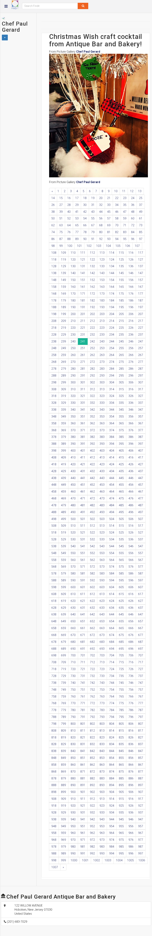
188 (53, 307)
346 (130, 409)
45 (108, 211)
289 (63, 375)
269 (63, 362)
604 (111, 587)
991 (82, 853)
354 (111, 416)
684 (111, 642)
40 (69, 211)
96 (132, 239)
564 (111, 560)
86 (53, 239)
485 (121, 505)
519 (63, 532)
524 (111, 532)
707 (140, 655)
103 (98, 246)
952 (92, 826)
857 (140, 758)
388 (53, 443)
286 (130, 368)
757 (140, 689)
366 (130, 423)
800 (73, 723)
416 (130, 457)
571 (82, 566)
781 (82, 710)
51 (61, 218)
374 (111, 430)
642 (92, 614)
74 (53, 232)
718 (53, 669)
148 (53, 280)
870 (73, 771)
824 (111, 737)
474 (111, 498)
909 (63, 799)
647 (140, 614)
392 (92, 443)
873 (102, 771)
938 (53, 819)
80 (101, 232)
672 (92, 635)
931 (82, 812)
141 (82, 273)
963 (102, 833)
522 (92, 532)
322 (92, 396)
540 (73, 546)
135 (121, 266)
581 (82, 573)
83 (124, 232)
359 (63, 423)
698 (53, 655)
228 (53, 334)
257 (140, 348)
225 (121, 327)
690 (73, 648)
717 (140, 662)
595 (121, 580)
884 (111, 778)
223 (102, 327)
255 (121, 348)
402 (92, 450)
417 (140, 457)
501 (82, 519)
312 (92, 389)
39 (61, 211)
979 (63, 846)
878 (53, 778)
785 (121, 710)
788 (53, 717)
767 (140, 696)
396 (130, 443)
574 (111, 566)
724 (111, 669)
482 (92, 505)
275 (121, 362)
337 (140, 403)
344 (111, 409)
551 (82, 553)
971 (82, 839)
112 (92, 252)
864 (111, 764)
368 (53, 430)
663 (102, 628)
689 (63, 648)
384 (111, 437)
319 (63, 396)
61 (140, 218)
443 (102, 478)
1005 (130, 860)
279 (63, 368)
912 (92, 799)
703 (102, 655)
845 (121, 751)
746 (130, 683)
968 (53, 839)
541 (82, 546)
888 (53, 785)
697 (140, 648)
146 (130, 273)
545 (121, 546)
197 (140, 307)
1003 (108, 860)
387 (140, 437)
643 (102, 614)
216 (130, 321)
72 (132, 225)
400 (73, 450)
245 (121, 341)
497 (140, 512)
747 (140, 683)
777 (140, 703)
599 (63, 587)
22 (116, 198)
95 (124, 239)
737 (140, 676)
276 (130, 362)
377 (140, 430)
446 (130, 478)
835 (121, 744)
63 (61, 225)
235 (121, 334)
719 (63, 669)
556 (130, 553)
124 (111, 259)
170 (73, 293)
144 (111, 273)
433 (102, 471)
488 (53, 512)
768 (53, 703)
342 (92, 409)
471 (82, 498)
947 (140, 819)
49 (140, 211)
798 (53, 723)
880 (73, 778)
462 (92, 491)
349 (63, 416)
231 (82, 334)
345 (121, 409)
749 (63, 689)
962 (92, 833)
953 (102, 826)
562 (92, 560)
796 (130, 717)
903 (102, 792)
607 (140, 587)
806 (130, 723)
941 (82, 819)
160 (73, 287)
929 (63, 812)
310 (73, 389)
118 (53, 259)
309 (63, 389)
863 (102, 764)
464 (111, 491)
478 (53, 505)
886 (130, 778)
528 (53, 539)
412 (92, 457)
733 (102, 676)
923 (102, 805)
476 (130, 498)
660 (73, 628)
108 (53, 252)
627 (140, 601)
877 (140, 771)
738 (53, 683)
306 (130, 382)
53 (77, 218)
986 (130, 846)
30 (85, 205)
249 (63, 348)
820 (73, 737)
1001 (85, 860)
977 (140, 839)
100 (69, 246)
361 (82, 423)
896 (130, 785)
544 (111, 546)
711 (82, 662)
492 (92, 512)
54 (85, 218)
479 (63, 505)
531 (82, 539)
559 (63, 560)
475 (121, 498)
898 (53, 792)
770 (73, 703)
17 (77, 198)
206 (130, 314)
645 (121, 614)
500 (73, 519)
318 (53, 396)
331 (82, 403)
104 (108, 246)
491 (82, 512)
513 (102, 525)
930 (73, 812)
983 (102, 846)
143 (102, 273)
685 (121, 642)
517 (140, 525)
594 (111, 580)
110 (73, 252)
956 (130, 826)
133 (102, 266)
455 (121, 484)
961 (82, 833)
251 (82, 348)
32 (101, 205)
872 (92, 771)
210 (73, 321)
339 (63, 409)
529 (63, 539)
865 (121, 764)
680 (73, 642)
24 (132, 198)
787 (140, 710)
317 (140, 389)
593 (102, 580)
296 (130, 375)
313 (102, 389)
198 (53, 314)
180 (73, 300)
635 (121, 607)
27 (61, 205)
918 (53, 805)
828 (53, 744)
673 (102, 635)
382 (92, 437)
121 (82, 259)
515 (121, 525)
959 (63, 833)
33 (108, 205)
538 (53, 546)
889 (63, 785)
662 (92, 628)
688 (53, 648)
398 (53, 450)
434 (111, 471)
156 (130, 280)
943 (102, 819)
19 (93, 198)
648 (53, 621)
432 (92, 471)
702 (92, 655)
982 (92, 846)
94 (116, 239)
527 (140, 532)
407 (140, 450)
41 (77, 211)
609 (63, 594)
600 (73, 587)
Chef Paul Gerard (88, 51)
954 (111, 826)
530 (73, 539)
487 (140, 505)
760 (73, 696)
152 (92, 280)
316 (130, 389)
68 (101, 225)
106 (127, 246)
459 (63, 491)
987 (140, 846)
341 (82, 409)
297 (140, 375)
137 (140, 266)
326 (130, 396)
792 (92, 717)
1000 (74, 860)
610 (73, 594)
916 (130, 799)
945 (121, 819)
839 (63, 751)
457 (140, 484)
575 (121, 566)
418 (53, 464)
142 (92, 273)
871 (82, 771)
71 (124, 225)
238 (53, 341)
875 (121, 771)
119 (63, 259)
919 (63, 805)
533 (102, 539)
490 (73, 512)
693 (102, 648)
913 (102, 799)
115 (121, 252)
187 (140, 300)
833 (102, 744)
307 (140, 382)
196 (130, 307)
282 (92, 368)
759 (63, 696)
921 (82, 805)
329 (63, 403)
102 (89, 246)
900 (73, 792)
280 (73, 368)
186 (130, 300)
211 (82, 321)
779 (63, 710)
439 (63, 478)
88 (69, 239)
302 (92, 382)
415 (121, 457)
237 (140, 334)
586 (130, 573)
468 (53, 498)
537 (140, 539)
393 (102, 443)
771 (82, 703)
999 (63, 860)
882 (92, 778)
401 (82, 450)
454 (111, 484)
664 (111, 628)
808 (53, 730)
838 (53, 751)
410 (73, 457)
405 (121, 450)
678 (53, 642)
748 (53, 689)
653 (102, 621)
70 (116, 225)
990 (73, 853)
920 (73, 805)
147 (140, 273)
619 (63, 601)
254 (111, 348)
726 (130, 669)
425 (121, 464)
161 (82, 287)
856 (130, 758)
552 (92, 553)
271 (82, 362)
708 (53, 662)
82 (116, 232)
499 (63, 519)
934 (111, 812)
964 (111, 833)
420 (73, 464)
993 (102, 853)
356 (130, 416)
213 (102, 321)
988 (53, 853)
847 (140, 751)
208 (53, 321)
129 (63, 266)
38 (53, 211)
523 (102, 532)
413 (102, 457)
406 (130, 450)
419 (63, 464)
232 (92, 334)
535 (121, 539)
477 (140, 498)
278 (53, 368)
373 (102, 430)
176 (130, 293)
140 (73, 273)
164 (111, 287)
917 (140, 799)
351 (82, 416)
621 (82, 601)
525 (121, 532)
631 (82, 607)
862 (92, 764)
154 (111, 280)
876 (130, 771)
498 (53, 519)
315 (121, 389)
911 (82, 799)
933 (102, 812)
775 (121, 703)
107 (137, 246)
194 (111, 307)
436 (130, 471)
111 (82, 252)
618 (53, 601)
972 (92, 839)
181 (82, 300)
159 (63, 287)
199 (63, 314)
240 (73, 341)
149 (63, 280)
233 (102, 334)
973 (102, 839)
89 (77, 239)
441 (82, 478)
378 (53, 437)
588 (53, 580)
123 (102, 259)
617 (140, 594)
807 (140, 723)
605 (121, 587)
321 (82, 396)
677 (140, 635)
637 (140, 607)
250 (73, 348)
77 (77, 232)
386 (130, 437)
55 (93, 218)
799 (63, 723)
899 (63, 792)
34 (116, 205)
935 (121, 812)
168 (53, 293)
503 (102, 519)
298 (53, 382)
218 (53, 327)
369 (63, 430)
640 (73, 614)
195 (121, 307)
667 (140, 628)
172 (92, 293)
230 (73, 334)
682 (92, 642)
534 (111, 539)
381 (82, 437)
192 (92, 307)
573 (102, 566)
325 (121, 396)
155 (121, 280)
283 (102, 368)
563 (102, 560)
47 (124, 211)
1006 (141, 860)
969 (63, 839)
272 (92, 362)
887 (140, 778)
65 (77, 225)
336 (130, 403)
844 (111, 751)
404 (111, 450)
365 (121, 423)
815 (121, 730)
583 (102, 573)
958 (53, 833)
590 (73, 580)
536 (130, 539)
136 (130, 266)
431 (82, 471)
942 (92, 819)
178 (53, 300)
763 (102, 696)
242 (92, 341)
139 (63, 273)
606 (130, 587)
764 (111, 696)
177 (140, 293)
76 (69, 232)
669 (63, 635)
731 (82, 676)
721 (82, 669)
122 (92, 259)
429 (63, 471)
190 (73, 307)
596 (130, 580)
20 (101, 198)
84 (132, 232)
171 (82, 293)
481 (82, 505)
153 (102, 280)
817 (140, 730)
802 (92, 723)
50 (53, 218)
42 (85, 211)
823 (102, 737)
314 (111, 389)
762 (92, 696)
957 (140, 826)
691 (82, 648)
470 (73, 498)
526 (130, 532)
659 (63, 628)
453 (102, 484)
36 (132, 205)
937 (140, 812)
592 (92, 580)
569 (63, 566)
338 (53, 409)
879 (63, 778)
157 (140, 280)
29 (77, 205)
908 (53, 799)
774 (111, 703)
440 (73, 478)
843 (102, 751)
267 (140, 355)
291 (82, 375)
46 (116, 211)
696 (130, 648)
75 (61, 232)
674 (111, 635)
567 (140, 560)
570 (73, 566)
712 (92, 662)
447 (140, 478)
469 (63, 498)
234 (111, 334)
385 (121, 437)
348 (53, 416)
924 (111, 805)
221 (82, 327)
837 (140, 744)
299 (63, 382)
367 (140, 423)
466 (130, 491)
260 (73, 355)
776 (130, 703)
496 (130, 512)
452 (92, 484)
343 (102, 409)
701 (82, 655)
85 (140, 232)
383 (102, 437)
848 (53, 758)
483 (102, 505)
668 (53, 635)
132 (92, 266)
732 (92, 676)
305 (121, 382)
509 (63, 525)
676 (130, 635)
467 (140, 491)
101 (79, 246)
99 (61, 246)
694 (111, 648)
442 (92, 478)
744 (111, 683)
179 (63, 300)
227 (140, 327)
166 (130, 287)
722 (92, 669)
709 (63, 662)
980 (73, 846)
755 (121, 689)
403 (102, 450)
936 (130, 812)
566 (130, 560)
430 (73, 471)
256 (130, 348)
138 (53, 273)
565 (121, 560)
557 (140, 553)
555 (121, 553)
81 (108, 232)
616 (130, 594)
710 (73, 662)
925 (121, 805)
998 (53, 860)
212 (92, 321)
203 (102, 314)
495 (121, 512)
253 (102, 348)
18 (85, 198)
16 (69, 198)
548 (53, 553)
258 (53, 355)
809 (63, 730)
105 (117, 246)
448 (53, 484)
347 (140, 409)
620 (73, 601)
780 (73, 710)
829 (63, 744)
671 (82, 635)
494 (111, 512)
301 (82, 382)
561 (82, 560)
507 (140, 519)
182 (92, 300)
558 (53, 560)
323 (102, 396)
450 (73, 484)
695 (121, 648)
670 (73, 635)
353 (102, 416)
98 (53, 246)
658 (53, 628)
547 (140, 546)
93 (108, 239)
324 (111, 396)
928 (53, 812)
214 (111, 321)
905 (121, 792)
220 (73, 327)
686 (130, 642)
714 (111, 662)
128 (53, 266)
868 (53, 771)
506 (130, 519)
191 (82, 307)
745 (121, 683)
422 (92, 464)
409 (63, 457)
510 (73, 525)
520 (73, 532)
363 (102, 423)
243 (102, 341)
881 (82, 778)
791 (82, 717)
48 (132, 211)
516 (130, 525)
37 (140, 205)
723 (102, 669)
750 (73, 689)
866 (130, 764)
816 (130, 730)
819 (63, 737)
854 (111, 758)
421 (82, 464)
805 (121, 723)
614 (111, 594)
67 (93, 225)
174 (111, 293)
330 (73, 403)
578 (53, 573)
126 (130, 259)
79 (93, 232)
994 (111, 853)
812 (92, 730)
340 (73, 409)
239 (63, 341)
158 (53, 287)
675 (121, 635)
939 (63, 819)
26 (53, 205)
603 (102, 587)
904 (111, 792)
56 (101, 218)
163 (102, 287)
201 (82, 314)
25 (140, 198)
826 (130, 737)
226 (130, 327)
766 (130, 696)
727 (140, 669)
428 (53, 471)
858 (53, 764)
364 (111, 423)
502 (92, 519)
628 (53, 607)
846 (130, 751)
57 (108, 218)
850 (73, 758)
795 (121, 717)
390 (73, 443)
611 (82, 594)
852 (92, 758)
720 (73, 669)
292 (92, 375)
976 (130, 839)
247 (140, 341)
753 (102, 689)
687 (140, 642)
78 (85, 232)
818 (53, 737)
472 (92, 498)
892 (92, 785)
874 (111, 771)
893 (102, 785)
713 (102, 662)
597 (140, 580)
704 (111, 655)
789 (63, 717)
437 (140, 471)
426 (130, 464)
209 (63, 321)
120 (73, 259)
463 (102, 491)
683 (102, 642)
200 (73, 314)
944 (111, 819)
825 (121, 737)
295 (121, 375)
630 (73, 607)
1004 (119, 860)
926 (130, 805)
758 (53, 696)
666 (130, 628)
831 (82, 744)
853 (102, 758)
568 (53, 566)
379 (63, 437)
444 (111, 478)
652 (92, 621)
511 (82, 525)
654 (111, 621)
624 (111, 601)
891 (82, 785)
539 (63, 546)
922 (92, 805)
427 (140, 464)
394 (111, 443)
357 (140, 416)
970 (73, 839)
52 (69, 218)
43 (93, 211)
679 (63, 642)
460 (73, 491)
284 (111, 368)
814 (111, 730)
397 (140, 443)
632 (92, 607)
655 (121, 621)
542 (92, 546)
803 (102, 723)
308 (53, 389)
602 (92, 587)
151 (82, 280)
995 (121, 853)
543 (102, 546)
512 (92, 525)
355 (121, 416)
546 (130, 546)
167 (140, 287)
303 (102, 382)
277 (140, 362)
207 (140, 314)
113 (102, 252)
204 (111, 314)
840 (73, 751)
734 (111, 676)
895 (121, 785)
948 (53, 826)
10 (116, 191)
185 (121, 300)
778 (53, 710)
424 (111, 464)
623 (102, 601)
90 (85, 239)
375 (121, 430)
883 (102, 778)
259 (63, 355)
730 (73, 676)
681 (82, 642)
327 (140, 396)
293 (102, 375)
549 (63, 553)
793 (102, 717)
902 (92, 792)
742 (92, 683)
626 (130, 601)
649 (63, 621)
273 (102, 362)
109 (63, 252)
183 (102, 300)
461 (82, 491)
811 (82, 730)
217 (140, 321)
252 (92, 348)
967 (140, 833)
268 (53, 362)
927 (140, 805)
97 (140, 239)
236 (130, 334)
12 (131, 191)
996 (130, 853)
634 (111, 607)
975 (121, 839)
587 (140, 573)
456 (130, 484)
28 (69, 205)
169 (63, 293)
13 (139, 191)
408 (53, 457)
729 (63, 676)
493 (102, 512)
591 (82, 580)
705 (121, 655)
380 (73, 437)
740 (73, 683)
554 (111, 553)
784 (111, 710)
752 (92, 689)
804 (111, 723)
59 (124, 218)
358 (53, 423)
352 (92, 416)
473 (102, 498)
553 (102, 553)
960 (73, 833)
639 (63, 614)
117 (140, 252)
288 (53, 375)
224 (111, 327)
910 (73, 799)
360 (73, 423)
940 (73, 819)
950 (73, 826)
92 (101, 239)
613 (102, 594)
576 (130, 566)
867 (140, 764)
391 (82, 443)
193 (102, 307)
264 (111, 355)
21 (108, 198)
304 (111, 382)
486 (130, 505)
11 (123, 191)
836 (130, 744)
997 (140, 853)
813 (102, 730)
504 (111, 519)
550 (73, 553)
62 (53, 225)
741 (82, 683)
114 (111, 252)
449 (63, 484)
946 (130, 819)
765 (121, 696)
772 (92, 703)
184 (111, 300)
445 (121, 478)
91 (93, 239)
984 (111, 846)
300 (73, 382)
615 (121, 594)
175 (121, 293)
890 (73, 785)
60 (132, 218)
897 (140, 785)
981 (82, 846)
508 (53, 525)
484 (111, 505)
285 (121, 368)
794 (111, 717)
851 (82, 758)
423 (102, 464)
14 (53, 198)
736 (130, 676)
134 (111, 266)
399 (63, 450)
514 (111, 525)
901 (82, 792)
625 (121, 601)
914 (111, 799)
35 (124, 205)
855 (121, 758)
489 (63, 512)
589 (63, 580)
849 (63, 758)
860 (73, 764)
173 (102, 293)
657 (140, 621)
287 (140, 368)
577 (140, 566)
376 (130, 430)
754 (111, 689)
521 (82, 532)
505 (121, 519)
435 (121, 471)
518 (53, 532)
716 (130, 662)
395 (121, 443)
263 (102, 355)
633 (102, 607)
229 (63, 334)
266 (130, 355)
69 (108, 225)
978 (53, 846)
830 (73, 744)
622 (92, 601)
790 (73, 717)
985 (121, 846)
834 (111, 744)
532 (92, 539)
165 (121, 287)
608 (53, 594)
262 (92, 355)
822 (92, 737)
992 (92, 853)
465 (121, 491)
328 (53, 403)
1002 (96, 860)
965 (121, 833)
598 (53, 587)
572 (92, 566)
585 (121, 573)
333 (102, 403)
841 (82, 751)
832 (92, 744)
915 (121, 799)
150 (73, 280)
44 (101, 211)
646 (130, 614)
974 (111, 839)
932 (92, 812)
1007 (54, 867)
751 (82, 689)
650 (73, 621)
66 (85, 225)
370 (73, 430)
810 (73, 730)
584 (111, 573)
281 (82, 368)
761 (82, 696)
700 (73, 655)
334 (111, 403)
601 (82, 587)
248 (53, 348)
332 (92, 403)
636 (130, 607)
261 (82, 355)
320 (73, 396)
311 (82, 389)
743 (102, 683)
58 (116, 218)
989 (63, 853)
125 (121, 259)
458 (53, 491)
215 (121, 321)
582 (92, 573)
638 (53, 614)
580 (73, 573)
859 (63, 764)
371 (82, 430)
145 (121, 273)
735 (121, 676)
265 (121, 355)
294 (111, 375)
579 (63, 573)
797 (140, 717)
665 (121, 628)
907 (140, 792)
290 (73, 375)
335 (121, 403)
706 (130, 655)
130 (73, 266)
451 (82, 484)
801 (82, 723)
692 (92, 648)
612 (92, 594)
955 (121, 826)
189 (63, 307)
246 (130, 341)
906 (130, 792)
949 (63, 826)
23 (124, 198)
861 (82, 764)
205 (121, 314)
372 (92, 430)
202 (92, 314)
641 (82, 614)
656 (130, 621)
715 (121, 662)
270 (73, 362)
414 (111, 457)
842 (92, 751)
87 (61, 239)
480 (73, 505)
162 (92, 287)
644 (111, 614)
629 (63, 607)
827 (140, 737)
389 (63, 443)
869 (63, 771)
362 (92, 423)
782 (92, 710)
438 (53, 478)
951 (82, 826)
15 (61, 198)
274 (111, 362)
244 (111, 341)
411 (82, 457)
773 (102, 703)
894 (111, 785)
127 (140, 259)
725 (121, 669)
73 (140, 225)
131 (82, 266)
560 (73, 560)
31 (93, 205)
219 (63, 327)
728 (53, 676)
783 (102, 710)
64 (69, 225)
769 (63, 703)
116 (130, 252)
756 (130, 689)
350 (73, 416)
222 (92, 327)
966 (130, 833)
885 (121, 778)
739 (63, 683)
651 (82, 621)
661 (82, 628)
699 (63, 655)
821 (82, 737)
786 (130, 710)
